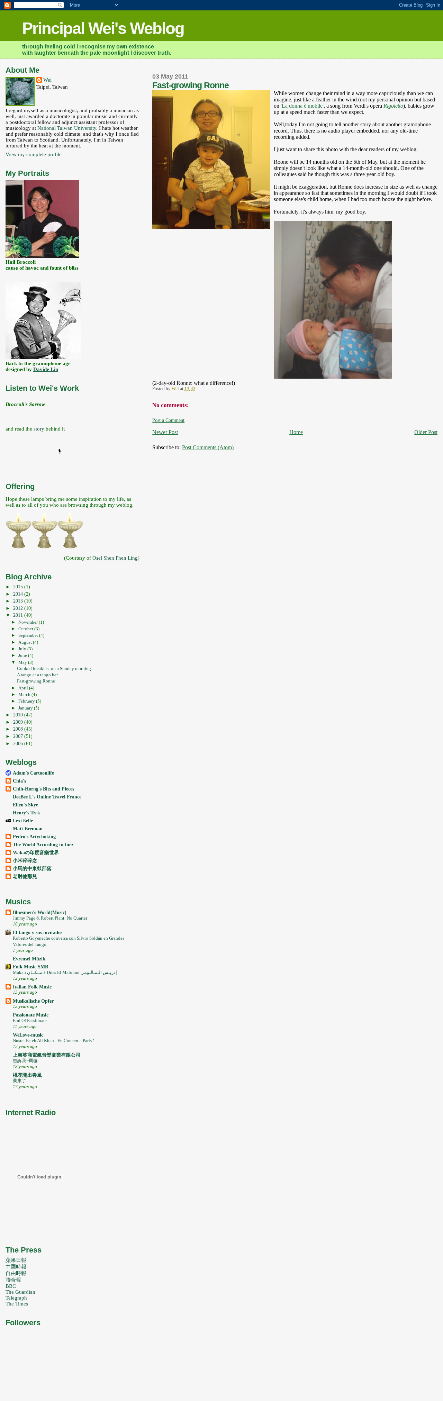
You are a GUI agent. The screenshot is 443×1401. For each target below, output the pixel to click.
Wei (47, 80)
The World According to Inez (43, 844)
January (26, 708)
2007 (18, 736)
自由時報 (16, 1273)
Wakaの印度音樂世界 (36, 852)
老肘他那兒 (25, 876)
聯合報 (13, 1280)
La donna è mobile (302, 106)
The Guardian (20, 1292)
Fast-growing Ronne (36, 681)
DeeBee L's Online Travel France (47, 796)
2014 (18, 594)
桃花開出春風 (27, 1075)
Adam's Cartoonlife (33, 773)
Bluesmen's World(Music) (39, 912)
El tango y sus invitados (37, 932)
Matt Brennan (28, 828)
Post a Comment (168, 420)
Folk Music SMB (30, 966)
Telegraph (16, 1298)
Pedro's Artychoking (34, 836)
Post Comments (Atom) (208, 447)
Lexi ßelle (23, 820)
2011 (18, 615)
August (25, 642)
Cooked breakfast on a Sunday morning (54, 668)
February (27, 701)
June (23, 655)
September (28, 635)
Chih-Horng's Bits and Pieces (43, 789)
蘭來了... (21, 1080)
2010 (18, 714)
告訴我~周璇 (25, 1060)
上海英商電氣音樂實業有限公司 (47, 1055)
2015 (18, 586)
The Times (17, 1304)
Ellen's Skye (25, 804)
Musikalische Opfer (33, 1001)
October (26, 628)
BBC (11, 1286)
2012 (18, 608)
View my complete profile (34, 154)
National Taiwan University (66, 128)
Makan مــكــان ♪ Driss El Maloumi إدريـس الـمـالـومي (65, 972)
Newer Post (165, 432)
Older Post (425, 432)
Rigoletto (393, 106)
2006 (18, 743)
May (23, 662)
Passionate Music (30, 1015)
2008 (18, 729)
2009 (18, 722)
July (22, 648)
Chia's (19, 781)
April (23, 687)
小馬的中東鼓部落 (32, 868)
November (28, 622)
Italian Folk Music (32, 986)
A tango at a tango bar (37, 674)
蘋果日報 (16, 1260)
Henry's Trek (26, 812)
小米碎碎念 (25, 860)
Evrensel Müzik (29, 958)
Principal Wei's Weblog (103, 28)
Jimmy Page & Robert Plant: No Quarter (50, 918)
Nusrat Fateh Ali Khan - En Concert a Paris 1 (54, 1040)
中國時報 (16, 1266)
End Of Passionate (30, 1020)
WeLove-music (28, 1035)
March (24, 694)
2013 (18, 601)
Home (296, 432)
